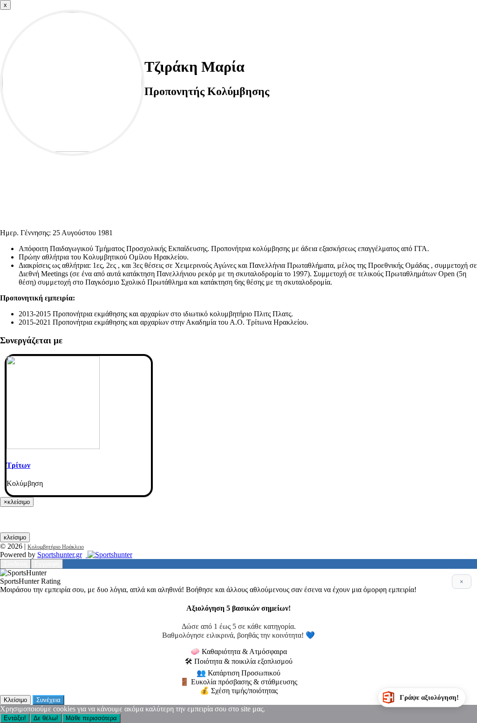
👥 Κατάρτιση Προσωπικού (238, 673)
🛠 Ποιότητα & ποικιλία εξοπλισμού (239, 661)
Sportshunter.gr (59, 555)
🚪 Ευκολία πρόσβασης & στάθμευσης (238, 682)
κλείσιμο (15, 537)
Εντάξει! (15, 718)
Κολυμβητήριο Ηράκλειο (55, 547)
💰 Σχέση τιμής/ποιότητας (239, 691)
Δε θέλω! (46, 718)
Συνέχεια (48, 699)
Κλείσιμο (15, 699)
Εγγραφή (46, 563)
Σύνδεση (15, 563)
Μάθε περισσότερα (91, 718)
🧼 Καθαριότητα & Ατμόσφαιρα (239, 651)
